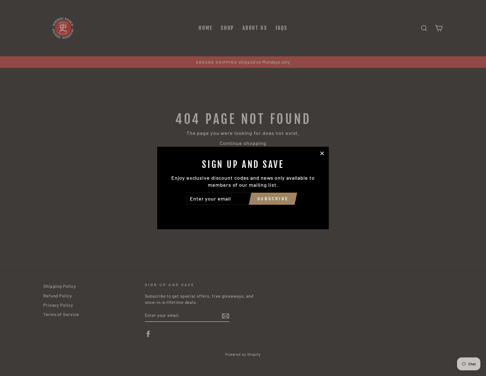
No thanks (243, 213)
